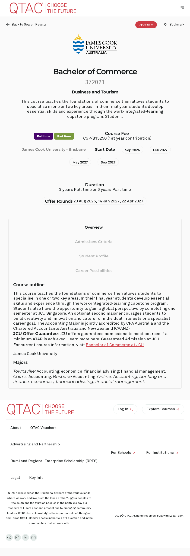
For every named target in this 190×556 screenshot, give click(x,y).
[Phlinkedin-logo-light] (25, 537)
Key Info (36, 477)
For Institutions (160, 452)
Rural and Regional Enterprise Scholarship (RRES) (54, 461)
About (15, 428)
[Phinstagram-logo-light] (17, 537)
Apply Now (146, 24)
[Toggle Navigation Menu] (182, 7)
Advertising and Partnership (35, 444)
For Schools (121, 452)
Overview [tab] (94, 227)
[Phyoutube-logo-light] (33, 537)
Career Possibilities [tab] (94, 270)
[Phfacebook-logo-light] (9, 537)
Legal (15, 477)
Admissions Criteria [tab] (94, 242)
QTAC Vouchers (43, 428)
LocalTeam (176, 515)
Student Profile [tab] (93, 256)
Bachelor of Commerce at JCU (115, 345)
